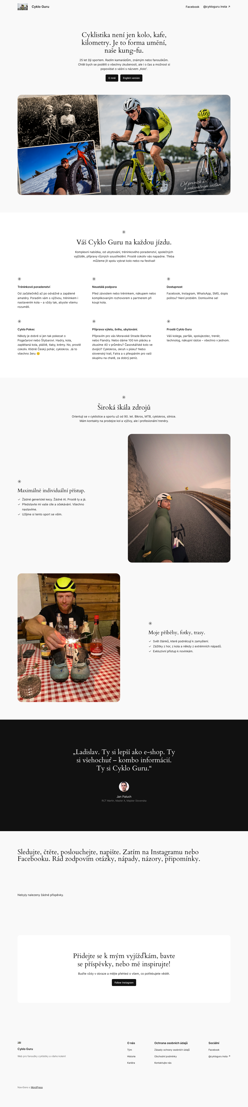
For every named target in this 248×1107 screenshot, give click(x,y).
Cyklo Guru (40, 7)
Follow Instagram (124, 982)
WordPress (37, 1087)
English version (131, 77)
